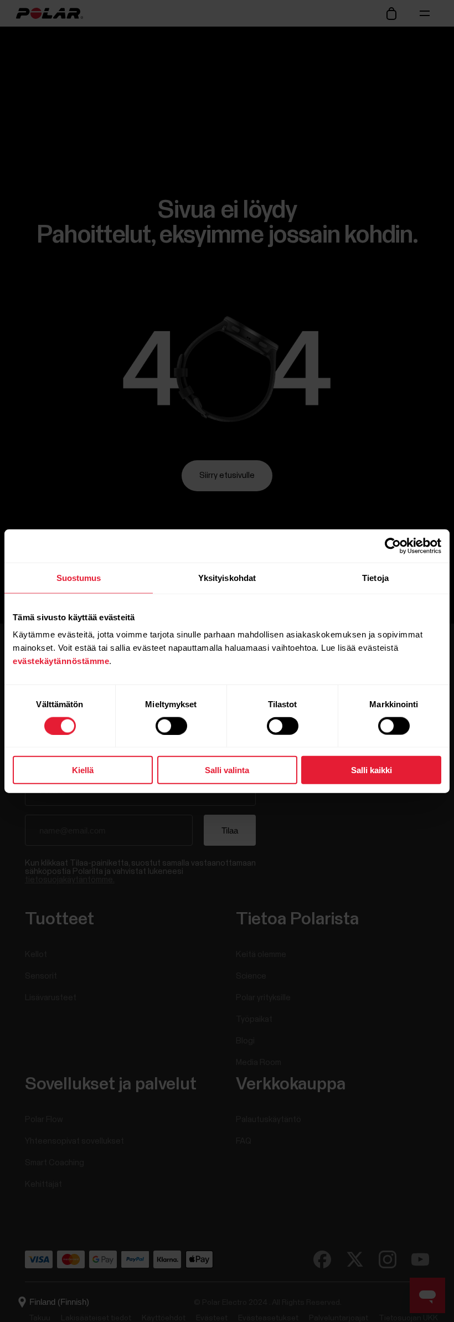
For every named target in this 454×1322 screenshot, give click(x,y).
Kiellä (83, 770)
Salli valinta (227, 770)
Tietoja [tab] (375, 577)
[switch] (171, 725)
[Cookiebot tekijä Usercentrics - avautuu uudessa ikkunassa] (392, 545)
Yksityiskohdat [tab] (227, 577)
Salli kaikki (371, 770)
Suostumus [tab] (78, 577)
